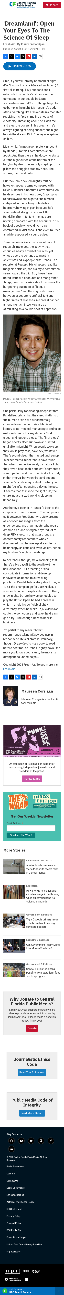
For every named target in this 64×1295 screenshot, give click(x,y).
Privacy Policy (14, 1216)
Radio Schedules (15, 1166)
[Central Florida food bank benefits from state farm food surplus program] (14, 970)
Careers (11, 1173)
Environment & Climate (39, 860)
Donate (53, 4)
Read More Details (32, 1113)
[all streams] (59, 1291)
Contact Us (12, 1181)
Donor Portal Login (16, 1237)
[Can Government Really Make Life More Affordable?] (14, 946)
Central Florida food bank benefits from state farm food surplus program (43, 972)
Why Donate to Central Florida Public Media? (32, 1001)
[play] (5, 1291)
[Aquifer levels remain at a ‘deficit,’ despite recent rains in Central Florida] (14, 866)
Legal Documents (16, 1188)
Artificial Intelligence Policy (20, 1202)
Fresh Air (9, 669)
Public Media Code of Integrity (32, 1102)
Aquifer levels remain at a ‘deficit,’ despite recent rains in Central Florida (42, 869)
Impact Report (14, 1251)
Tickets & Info (32, 778)
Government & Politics (39, 914)
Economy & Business (37, 939)
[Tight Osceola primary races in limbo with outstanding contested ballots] (14, 921)
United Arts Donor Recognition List (24, 1244)
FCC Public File (14, 1230)
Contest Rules (14, 1223)
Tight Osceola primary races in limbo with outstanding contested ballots (42, 923)
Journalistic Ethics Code (32, 1061)
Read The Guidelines (32, 1072)
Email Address (15, 823)
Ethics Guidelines (15, 1195)
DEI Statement (14, 1209)
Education (32, 885)
